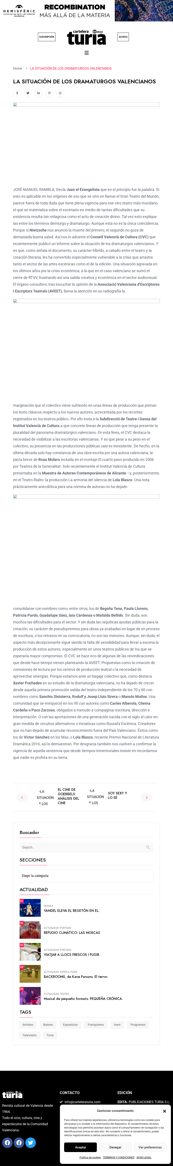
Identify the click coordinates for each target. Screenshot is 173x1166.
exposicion (70, 1024)
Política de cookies (90, 1157)
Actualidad (51, 928)
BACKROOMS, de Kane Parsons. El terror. (76, 976)
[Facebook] (7, 1142)
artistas (28, 1024)
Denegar (115, 1147)
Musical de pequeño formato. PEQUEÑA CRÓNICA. (83, 998)
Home (18, 68)
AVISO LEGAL (144, 1157)
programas (138, 1024)
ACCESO (123, 37)
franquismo (96, 1024)
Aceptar (80, 1147)
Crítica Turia (68, 972)
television (29, 1035)
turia (50, 1035)
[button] (164, 1111)
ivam (117, 1024)
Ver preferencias (150, 1147)
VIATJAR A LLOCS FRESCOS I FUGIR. (72, 954)
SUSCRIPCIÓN (46, 37)
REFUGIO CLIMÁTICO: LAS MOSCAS (72, 932)
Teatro (64, 994)
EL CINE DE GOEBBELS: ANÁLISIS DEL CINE (68, 796)
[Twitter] (30, 1142)
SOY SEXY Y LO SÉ (117, 795)
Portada (65, 928)
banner (48, 1024)
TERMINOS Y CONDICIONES (118, 1157)
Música (48, 906)
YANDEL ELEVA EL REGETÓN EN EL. (71, 910)
